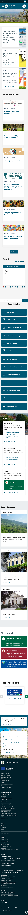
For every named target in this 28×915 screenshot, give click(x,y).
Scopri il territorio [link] (5, 841)
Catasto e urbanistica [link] (6, 803)
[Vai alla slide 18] (10, 287)
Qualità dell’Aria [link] (5, 844)
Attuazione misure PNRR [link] (7, 887)
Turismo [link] (3, 817)
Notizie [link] (2, 825)
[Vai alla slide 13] (24, 286)
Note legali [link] (3, 890)
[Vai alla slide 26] (24, 287)
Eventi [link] (2, 837)
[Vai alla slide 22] (17, 287)
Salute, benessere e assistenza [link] (8, 813)
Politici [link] (2, 782)
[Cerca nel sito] (24, 6)
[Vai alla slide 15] (5, 287)
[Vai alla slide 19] (12, 287)
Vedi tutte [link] (14, 252)
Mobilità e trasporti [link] (5, 811)
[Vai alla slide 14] (3, 287)
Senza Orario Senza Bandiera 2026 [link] (9, 850)
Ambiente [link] (3, 796)
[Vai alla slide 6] (12, 286)
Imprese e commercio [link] (6, 810)
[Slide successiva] (26, 696)
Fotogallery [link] (3, 843)
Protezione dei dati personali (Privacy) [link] (10, 895)
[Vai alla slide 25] (22, 287)
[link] (12, 6)
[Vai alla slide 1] (3, 286)
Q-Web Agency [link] (8, 911)
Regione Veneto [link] (5, 1)
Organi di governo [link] (5, 775)
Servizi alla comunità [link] (6, 846)
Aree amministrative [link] (6, 777)
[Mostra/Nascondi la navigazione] (3, 6)
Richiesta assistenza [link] (6, 880)
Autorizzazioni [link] (4, 801)
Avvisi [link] (2, 829)
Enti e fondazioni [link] (5, 780)
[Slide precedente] (1, 696)
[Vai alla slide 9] (17, 286)
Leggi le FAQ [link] (4, 875)
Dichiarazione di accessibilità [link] (8, 892)
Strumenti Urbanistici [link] (6, 787)
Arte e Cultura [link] (4, 839)
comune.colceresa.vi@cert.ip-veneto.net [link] (13, 870)
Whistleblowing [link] (4, 885)
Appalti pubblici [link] (4, 799)
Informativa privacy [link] (5, 889)
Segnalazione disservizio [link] (7, 878)
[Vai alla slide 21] (15, 287)
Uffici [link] (2, 779)
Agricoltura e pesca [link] (5, 794)
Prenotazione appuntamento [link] (8, 877)
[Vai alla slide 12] (22, 286)
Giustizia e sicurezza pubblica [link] (8, 808)
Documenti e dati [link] (5, 786)
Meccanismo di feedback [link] (7, 894)
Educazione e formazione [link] (7, 806)
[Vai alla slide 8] (15, 286)
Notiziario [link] (3, 848)
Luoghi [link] (2, 836)
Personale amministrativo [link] (7, 784)
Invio (25, 301)
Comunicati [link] (3, 827)
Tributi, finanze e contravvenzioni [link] (9, 815)
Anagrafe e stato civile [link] (6, 798)
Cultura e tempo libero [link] (6, 805)
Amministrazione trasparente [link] (8, 883)
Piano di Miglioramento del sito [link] (8, 882)
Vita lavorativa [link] (4, 818)
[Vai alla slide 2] (5, 286)
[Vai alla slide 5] (10, 286)
